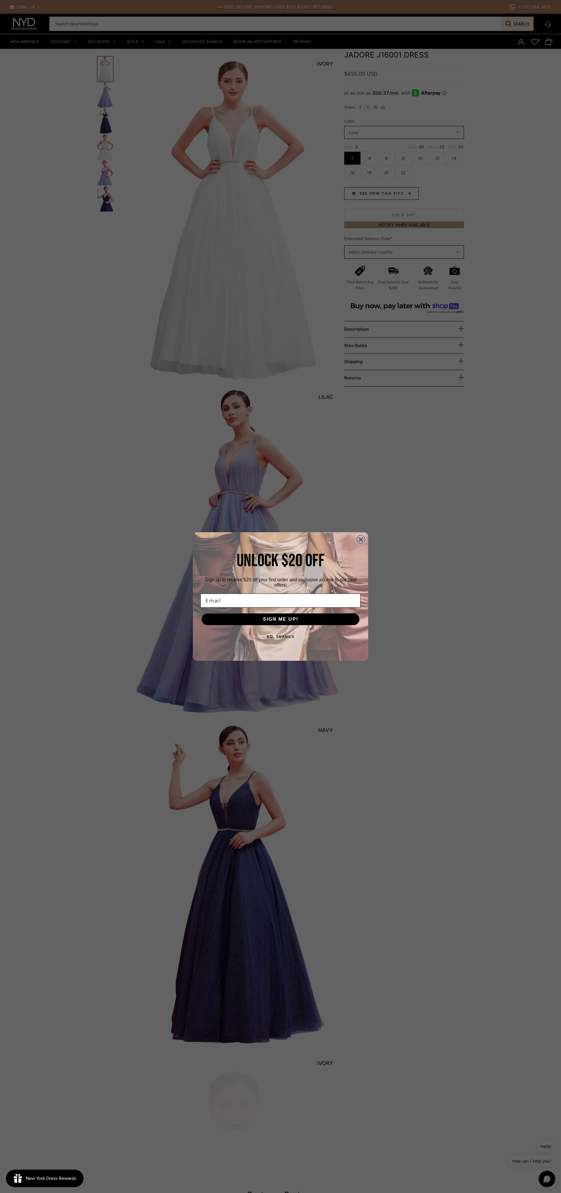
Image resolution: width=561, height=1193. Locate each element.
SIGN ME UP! (280, 619)
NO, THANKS (281, 637)
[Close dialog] (360, 539)
